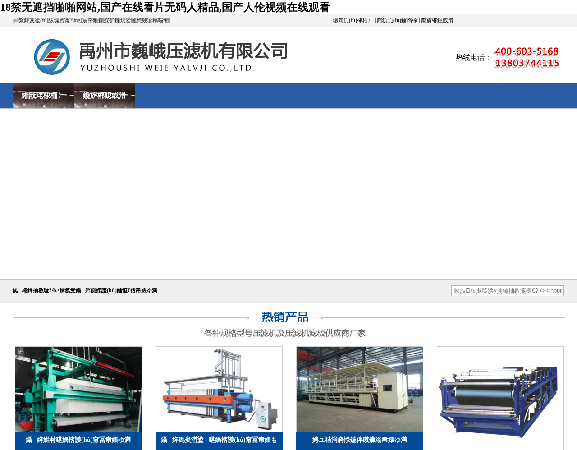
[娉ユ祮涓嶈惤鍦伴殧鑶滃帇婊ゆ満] (500, 398)
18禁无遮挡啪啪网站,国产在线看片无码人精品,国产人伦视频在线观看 (165, 7)
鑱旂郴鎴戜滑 (104, 95)
